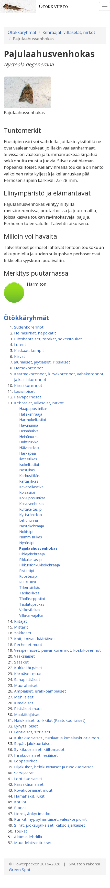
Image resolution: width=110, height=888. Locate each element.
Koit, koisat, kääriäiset (34, 638)
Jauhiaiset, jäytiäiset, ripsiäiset (42, 361)
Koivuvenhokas (31, 503)
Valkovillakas (29, 609)
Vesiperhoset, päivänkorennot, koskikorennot (57, 650)
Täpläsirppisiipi (32, 598)
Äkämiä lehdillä (28, 836)
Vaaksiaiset (24, 656)
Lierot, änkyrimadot (32, 813)
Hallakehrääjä (30, 414)
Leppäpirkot (25, 760)
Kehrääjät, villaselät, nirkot (68, 32)
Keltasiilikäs (28, 481)
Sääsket (21, 662)
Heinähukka (29, 430)
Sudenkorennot (28, 327)
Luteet (20, 344)
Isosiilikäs (27, 469)
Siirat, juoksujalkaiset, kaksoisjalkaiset (49, 825)
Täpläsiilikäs (29, 592)
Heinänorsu (29, 436)
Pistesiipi (26, 570)
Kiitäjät (20, 621)
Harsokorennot (28, 367)
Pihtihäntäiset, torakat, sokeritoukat (48, 338)
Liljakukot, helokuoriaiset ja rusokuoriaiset (53, 766)
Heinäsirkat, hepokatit (35, 332)
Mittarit (21, 627)
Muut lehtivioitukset (33, 842)
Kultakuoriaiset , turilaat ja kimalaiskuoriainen (56, 737)
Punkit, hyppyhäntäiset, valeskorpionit (50, 819)
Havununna (28, 425)
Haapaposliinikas (33, 408)
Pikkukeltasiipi (30, 559)
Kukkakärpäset (28, 667)
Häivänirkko (29, 447)
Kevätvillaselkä (31, 486)
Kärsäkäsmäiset (28, 784)
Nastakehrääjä (31, 525)
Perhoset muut (28, 644)
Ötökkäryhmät (22, 32)
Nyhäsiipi (26, 542)
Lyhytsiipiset (26, 725)
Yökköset (22, 632)
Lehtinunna (28, 520)
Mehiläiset (24, 696)
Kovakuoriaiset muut (33, 790)
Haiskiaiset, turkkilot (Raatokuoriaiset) (49, 720)
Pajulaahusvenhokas (38, 548)
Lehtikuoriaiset (28, 778)
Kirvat (19, 356)
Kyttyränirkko (30, 514)
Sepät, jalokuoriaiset (33, 743)
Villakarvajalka (31, 615)
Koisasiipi (27, 492)
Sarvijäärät (24, 772)
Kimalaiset (23, 702)
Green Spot (19, 869)
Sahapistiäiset (27, 679)
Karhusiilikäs (29, 475)
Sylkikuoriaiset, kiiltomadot (39, 749)
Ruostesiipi (28, 576)
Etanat (20, 807)
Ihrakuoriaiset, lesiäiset (36, 755)
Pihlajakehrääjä (32, 553)
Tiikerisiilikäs (29, 587)
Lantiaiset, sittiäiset (32, 731)
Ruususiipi (27, 581)
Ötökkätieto (53, 6)
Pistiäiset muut (28, 708)
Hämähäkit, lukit (29, 796)
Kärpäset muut (28, 673)
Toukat (20, 831)
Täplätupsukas (31, 604)
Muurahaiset (26, 685)
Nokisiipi (26, 531)
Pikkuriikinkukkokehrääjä (39, 564)
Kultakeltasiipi (30, 509)
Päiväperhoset (27, 396)
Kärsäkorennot (28, 385)
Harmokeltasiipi (32, 419)
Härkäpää (27, 453)
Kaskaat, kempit (29, 350)
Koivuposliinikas (32, 497)
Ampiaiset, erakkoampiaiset (40, 691)
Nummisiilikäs (30, 536)
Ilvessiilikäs (28, 458)
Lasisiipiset (24, 391)
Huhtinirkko (29, 441)
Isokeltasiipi (29, 464)
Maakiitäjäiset (27, 714)
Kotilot (20, 801)
